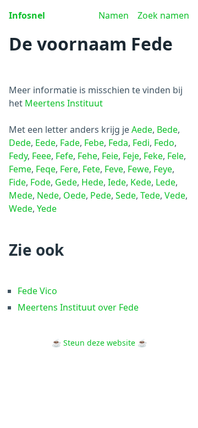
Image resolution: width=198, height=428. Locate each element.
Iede (117, 182)
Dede (20, 143)
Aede (141, 129)
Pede (100, 195)
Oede (74, 195)
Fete (91, 169)
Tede (150, 195)
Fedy (18, 156)
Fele (175, 156)
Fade (70, 143)
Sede (126, 195)
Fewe (138, 169)
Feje (131, 156)
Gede (66, 182)
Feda (118, 143)
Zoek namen (163, 15)
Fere (69, 169)
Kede (140, 182)
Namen (113, 15)
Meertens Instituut (64, 103)
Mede (20, 195)
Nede (48, 195)
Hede (92, 182)
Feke (153, 156)
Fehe (87, 156)
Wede (20, 208)
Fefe (64, 156)
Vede (174, 195)
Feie (110, 156)
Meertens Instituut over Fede (78, 307)
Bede (167, 129)
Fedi (141, 143)
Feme (20, 169)
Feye (162, 169)
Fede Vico (37, 291)
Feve (114, 169)
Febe (94, 143)
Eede (45, 143)
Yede (47, 208)
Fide (17, 182)
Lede (165, 182)
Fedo (164, 143)
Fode (40, 182)
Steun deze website (99, 342)
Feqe (46, 169)
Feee (41, 156)
